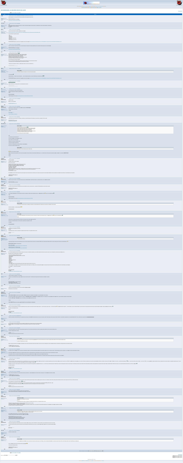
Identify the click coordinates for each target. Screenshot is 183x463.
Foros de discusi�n (13, 12)
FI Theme (103, 460)
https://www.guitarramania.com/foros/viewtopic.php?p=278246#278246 (18, 245)
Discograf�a (18, 12)
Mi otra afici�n (10, 112)
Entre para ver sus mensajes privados (99, 6)
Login (105, 6)
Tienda (90, 7)
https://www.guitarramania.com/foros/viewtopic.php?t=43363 (25, 198)
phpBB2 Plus (83, 460)
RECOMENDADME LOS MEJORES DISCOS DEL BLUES (13, 10)
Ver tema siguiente (180, 454)
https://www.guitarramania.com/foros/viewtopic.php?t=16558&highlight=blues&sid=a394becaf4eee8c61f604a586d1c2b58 (24, 32)
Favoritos (94, 7)
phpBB (92, 460)
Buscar (80, 6)
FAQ (77, 6)
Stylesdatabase (87, 460)
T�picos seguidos (99, 7)
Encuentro (83, 7)
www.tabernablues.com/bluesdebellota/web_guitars (15, 271)
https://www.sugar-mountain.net (13, 103)
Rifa (87, 7)
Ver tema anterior (180, 11)
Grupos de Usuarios (85, 6)
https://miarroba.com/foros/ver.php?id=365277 (14, 20)
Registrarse (90, 6)
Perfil (93, 6)
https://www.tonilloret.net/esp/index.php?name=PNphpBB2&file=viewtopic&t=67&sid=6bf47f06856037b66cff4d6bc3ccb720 (46, 41)
